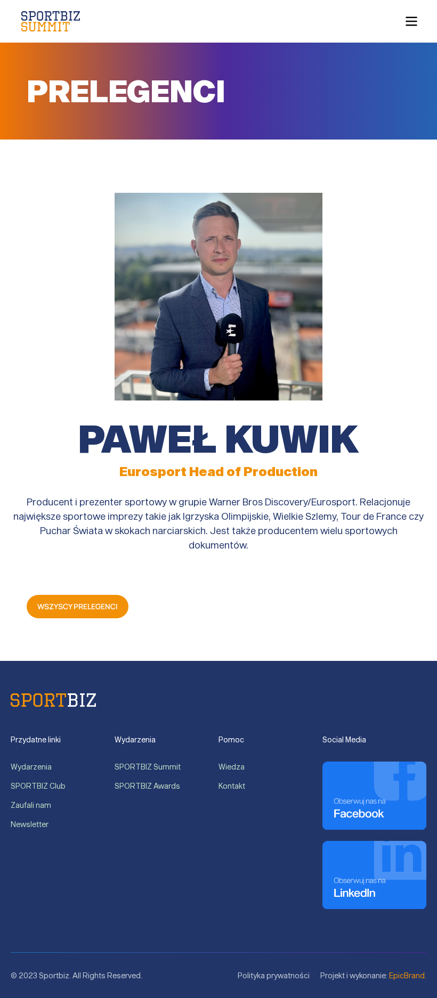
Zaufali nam (31, 804)
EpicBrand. (407, 975)
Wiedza (232, 766)
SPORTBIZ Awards (147, 785)
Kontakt (231, 785)
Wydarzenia (32, 766)
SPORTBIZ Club (39, 785)
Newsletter (29, 824)
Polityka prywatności (274, 975)
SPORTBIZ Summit (148, 766)
